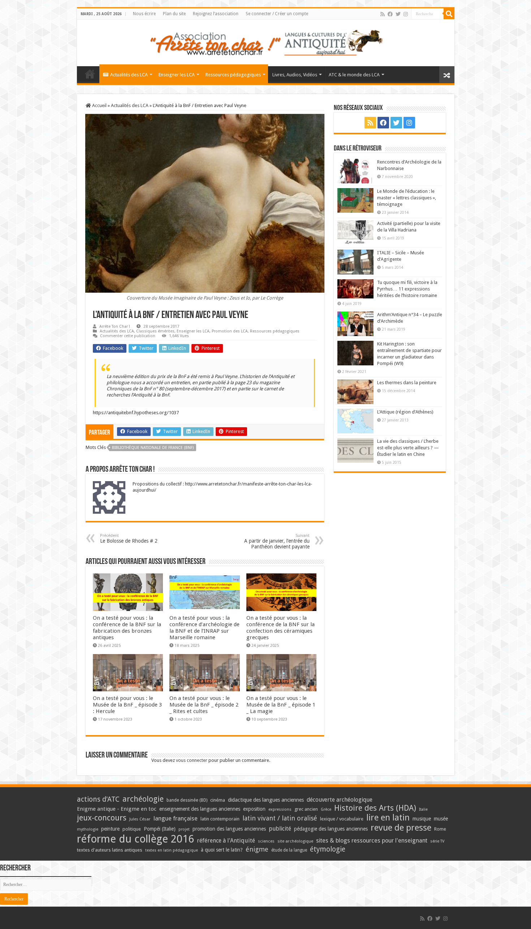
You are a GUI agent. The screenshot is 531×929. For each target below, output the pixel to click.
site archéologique (295, 841)
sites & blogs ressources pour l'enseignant (371, 840)
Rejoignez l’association (215, 13)
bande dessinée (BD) (187, 800)
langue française (176, 818)
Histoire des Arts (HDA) (375, 808)
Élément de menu (90, 73)
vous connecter (191, 760)
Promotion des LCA (230, 331)
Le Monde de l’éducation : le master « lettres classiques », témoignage (406, 197)
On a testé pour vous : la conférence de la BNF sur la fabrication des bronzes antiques (127, 628)
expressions (280, 809)
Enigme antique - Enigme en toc (116, 809)
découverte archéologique (339, 799)
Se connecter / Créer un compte (277, 13)
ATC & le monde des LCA (354, 74)
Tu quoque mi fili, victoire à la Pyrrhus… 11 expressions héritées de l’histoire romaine (407, 289)
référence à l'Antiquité (226, 840)
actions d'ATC (98, 799)
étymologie (327, 849)
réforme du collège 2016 (135, 839)
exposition (254, 809)
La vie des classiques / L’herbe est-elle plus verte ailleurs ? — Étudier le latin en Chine (408, 447)
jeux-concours (101, 817)
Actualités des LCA (129, 74)
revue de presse (401, 828)
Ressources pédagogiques (233, 74)
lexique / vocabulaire (341, 819)
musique (422, 819)
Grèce (326, 809)
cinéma (217, 800)
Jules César (140, 819)
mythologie (87, 829)
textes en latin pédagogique (171, 850)
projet (184, 829)
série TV (437, 841)
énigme (257, 849)
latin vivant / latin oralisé (279, 818)
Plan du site (174, 13)
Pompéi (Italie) (160, 829)
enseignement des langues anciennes (199, 809)
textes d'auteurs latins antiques (109, 850)
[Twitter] (398, 14)
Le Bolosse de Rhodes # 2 (128, 538)
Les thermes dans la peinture (406, 382)
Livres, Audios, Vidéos (294, 74)
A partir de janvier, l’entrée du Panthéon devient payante (277, 541)
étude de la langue (289, 850)
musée (441, 819)
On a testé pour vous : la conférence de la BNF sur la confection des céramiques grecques (280, 628)
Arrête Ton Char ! (114, 326)
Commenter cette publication (127, 336)
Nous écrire (144, 13)
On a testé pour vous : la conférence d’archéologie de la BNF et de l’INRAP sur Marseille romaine (204, 628)
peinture (110, 829)
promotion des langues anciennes (229, 829)
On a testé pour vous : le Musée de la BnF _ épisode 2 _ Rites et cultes (203, 704)
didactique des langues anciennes (266, 800)
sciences (266, 841)
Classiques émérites (155, 331)
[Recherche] (449, 13)
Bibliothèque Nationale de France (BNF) (153, 447)
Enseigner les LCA (177, 74)
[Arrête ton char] (265, 41)
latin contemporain (219, 819)
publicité (280, 828)
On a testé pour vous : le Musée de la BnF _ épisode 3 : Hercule (127, 704)
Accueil (99, 105)
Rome (440, 829)
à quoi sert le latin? (222, 850)
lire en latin (388, 818)
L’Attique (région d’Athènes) (405, 412)
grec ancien (306, 809)
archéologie (143, 798)
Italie (423, 809)
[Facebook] (390, 14)
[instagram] (406, 14)
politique (131, 829)
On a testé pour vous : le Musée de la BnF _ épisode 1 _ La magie (280, 704)
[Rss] (382, 14)
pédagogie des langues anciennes (331, 829)
